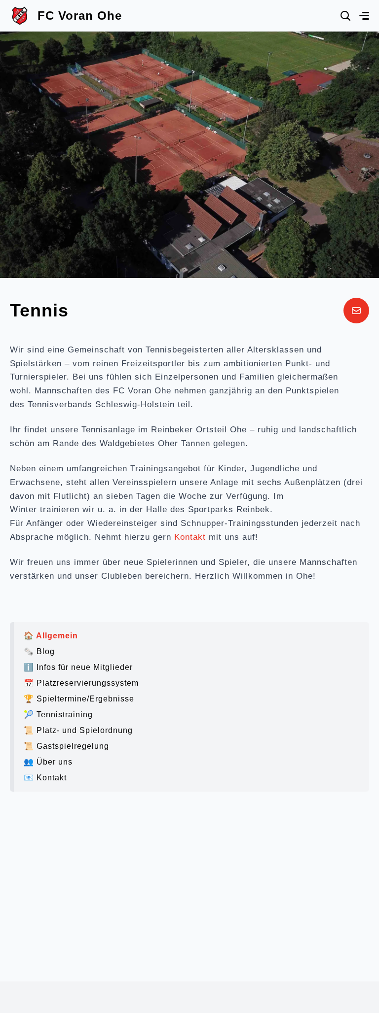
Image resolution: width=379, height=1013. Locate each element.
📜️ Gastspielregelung (66, 746)
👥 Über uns (48, 762)
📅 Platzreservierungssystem (81, 683)
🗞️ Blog (39, 651)
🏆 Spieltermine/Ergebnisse (79, 699)
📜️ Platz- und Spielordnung (78, 730)
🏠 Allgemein (51, 635)
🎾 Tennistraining (58, 714)
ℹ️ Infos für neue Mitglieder (78, 667)
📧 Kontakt (45, 777)
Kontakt (190, 537)
